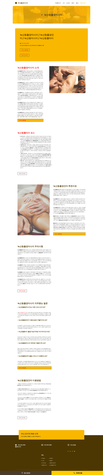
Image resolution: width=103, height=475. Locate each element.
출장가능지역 (82, 2)
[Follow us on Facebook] (68, 451)
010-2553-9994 (25, 43)
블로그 (77, 2)
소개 (63, 2)
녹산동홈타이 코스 (26, 133)
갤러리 (73, 2)
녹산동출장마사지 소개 (28, 67)
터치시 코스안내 (24, 55)
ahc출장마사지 (53, 465)
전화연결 (79, 473)
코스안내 (68, 2)
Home (43, 458)
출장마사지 (18, 446)
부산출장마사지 (23, 3)
